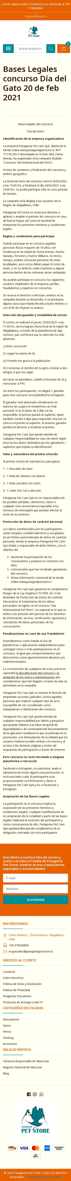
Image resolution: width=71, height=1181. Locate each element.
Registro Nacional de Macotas (22, 1067)
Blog (6, 1073)
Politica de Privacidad (16, 990)
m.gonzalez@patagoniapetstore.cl (31, 951)
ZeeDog (8, 1038)
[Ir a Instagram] (34, 1094)
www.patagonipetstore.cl (35, 582)
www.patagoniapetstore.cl (37, 150)
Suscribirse (35, 900)
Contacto (9, 972)
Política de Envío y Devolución (22, 984)
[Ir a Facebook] (29, 1094)
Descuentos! (11, 1019)
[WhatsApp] (41, 1094)
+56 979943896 (19, 945)
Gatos (7, 1025)
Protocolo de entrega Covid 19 (23, 1002)
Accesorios (10, 1044)
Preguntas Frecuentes (17, 996)
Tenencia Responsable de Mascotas (26, 1061)
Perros (7, 1031)
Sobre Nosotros (13, 978)
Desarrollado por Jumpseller (43, 1177)
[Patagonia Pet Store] (34, 32)
